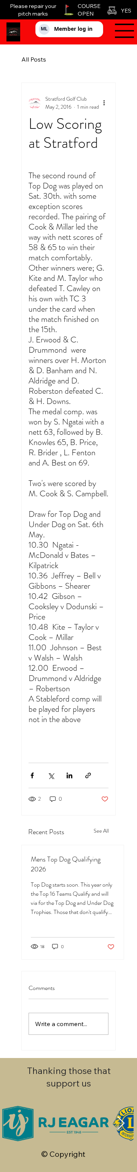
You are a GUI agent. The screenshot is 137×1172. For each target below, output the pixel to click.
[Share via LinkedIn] (69, 775)
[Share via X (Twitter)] (50, 775)
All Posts (33, 59)
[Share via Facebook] (32, 775)
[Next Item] (120, 1123)
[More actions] (103, 103)
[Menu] (121, 30)
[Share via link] (88, 775)
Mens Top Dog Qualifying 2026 (65, 864)
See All (101, 831)
